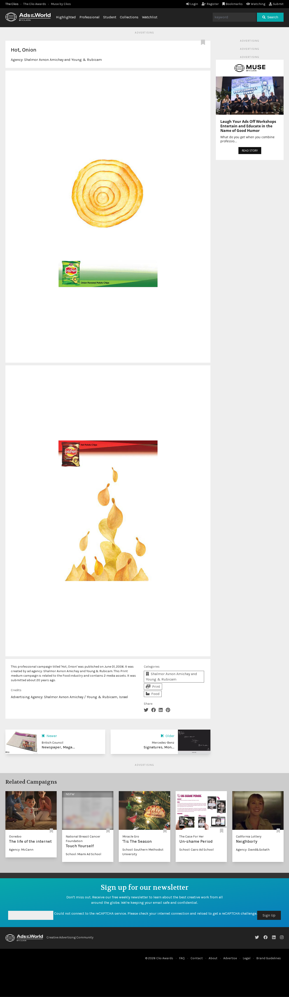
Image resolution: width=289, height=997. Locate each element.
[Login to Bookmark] (204, 42)
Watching (258, 4)
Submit (278, 4)
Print (156, 686)
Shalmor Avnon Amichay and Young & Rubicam (63, 59)
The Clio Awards (34, 4)
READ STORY (250, 150)
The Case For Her (191, 836)
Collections (129, 17)
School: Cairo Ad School (196, 850)
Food (155, 694)
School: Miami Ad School (83, 854)
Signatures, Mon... (159, 747)
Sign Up (269, 915)
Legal (246, 958)
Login (194, 4)
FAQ (182, 958)
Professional (89, 17)
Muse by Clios (61, 4)
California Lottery (248, 836)
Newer (52, 736)
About (213, 958)
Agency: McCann (21, 850)
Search (272, 17)
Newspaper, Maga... (58, 747)
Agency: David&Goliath (253, 850)
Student (109, 17)
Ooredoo (15, 836)
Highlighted (66, 17)
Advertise (230, 958)
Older (169, 736)
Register (213, 4)
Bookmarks (234, 4)
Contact (197, 958)
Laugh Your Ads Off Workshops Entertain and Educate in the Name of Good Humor (248, 126)
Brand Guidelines (268, 958)
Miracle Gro (130, 836)
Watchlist (149, 17)
